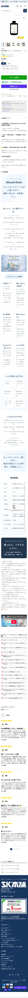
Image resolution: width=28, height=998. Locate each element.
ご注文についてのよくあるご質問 (13, 165)
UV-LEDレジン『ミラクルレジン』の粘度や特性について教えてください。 (14, 679)
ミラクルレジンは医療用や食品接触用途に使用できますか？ (13, 682)
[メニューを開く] (25, 6)
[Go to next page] (20, 849)
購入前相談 (4, 936)
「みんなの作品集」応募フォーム (10, 940)
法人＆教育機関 (5, 958)
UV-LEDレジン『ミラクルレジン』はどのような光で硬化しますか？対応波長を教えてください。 (14, 690)
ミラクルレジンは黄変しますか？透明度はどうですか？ (13, 675)
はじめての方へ (5, 928)
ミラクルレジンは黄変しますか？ (9, 652)
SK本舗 (2, 48)
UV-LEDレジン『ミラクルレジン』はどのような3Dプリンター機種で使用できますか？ (14, 656)
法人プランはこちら (7, 105)
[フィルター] (2, 715)
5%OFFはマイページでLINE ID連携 (10, 916)
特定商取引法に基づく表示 (8, 969)
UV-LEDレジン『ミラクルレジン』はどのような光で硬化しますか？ (14, 644)
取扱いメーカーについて (7, 956)
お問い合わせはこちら (7, 888)
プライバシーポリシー (7, 967)
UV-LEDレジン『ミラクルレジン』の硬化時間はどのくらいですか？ (14, 648)
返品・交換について (6, 934)
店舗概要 (3, 954)
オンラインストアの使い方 (8, 938)
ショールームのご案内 (7, 960)
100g (4, 63)
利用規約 (3, 964)
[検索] (25, 10)
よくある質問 (4, 942)
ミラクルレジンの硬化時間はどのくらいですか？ (11, 671)
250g (9, 63)
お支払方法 (4, 932)
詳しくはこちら (6, 111)
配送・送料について (6, 930)
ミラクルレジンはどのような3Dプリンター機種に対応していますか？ (14, 694)
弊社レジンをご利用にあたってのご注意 (11, 946)
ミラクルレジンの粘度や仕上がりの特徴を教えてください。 (13, 659)
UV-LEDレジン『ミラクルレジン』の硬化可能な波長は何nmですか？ (14, 668)
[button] (4, 56)
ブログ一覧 (4, 962)
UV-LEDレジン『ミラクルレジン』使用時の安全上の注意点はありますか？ (14, 664)
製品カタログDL (5, 890)
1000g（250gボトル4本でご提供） (10, 68)
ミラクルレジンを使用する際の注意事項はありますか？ (13, 698)
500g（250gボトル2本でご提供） (10, 66)
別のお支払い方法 (14, 89)
